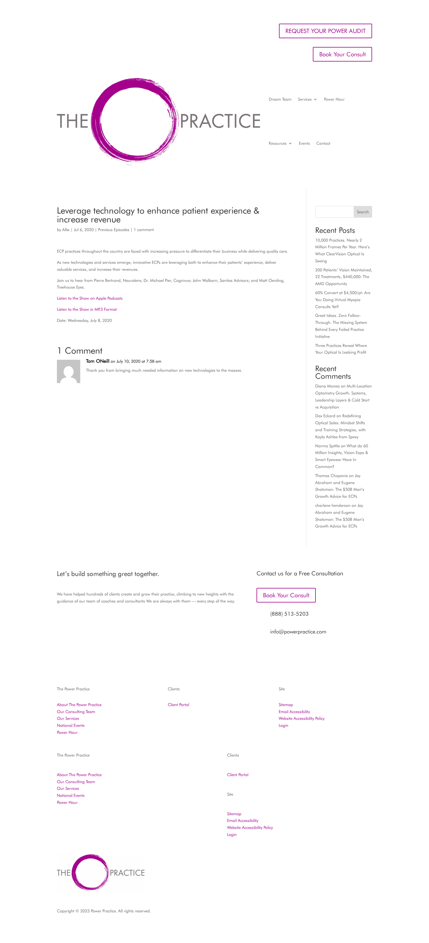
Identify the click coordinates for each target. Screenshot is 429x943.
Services (305, 99)
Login (283, 725)
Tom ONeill (97, 361)
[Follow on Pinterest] (344, 912)
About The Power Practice (79, 704)
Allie (65, 229)
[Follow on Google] (355, 912)
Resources (278, 143)
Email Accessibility (294, 711)
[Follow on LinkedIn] (332, 912)
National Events (71, 725)
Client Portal (178, 704)
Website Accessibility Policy (302, 718)
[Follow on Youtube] (367, 912)
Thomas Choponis (331, 475)
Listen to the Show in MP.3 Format (87, 309)
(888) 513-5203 (289, 614)
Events (304, 143)
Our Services (68, 718)
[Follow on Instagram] (309, 912)
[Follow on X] (320, 912)
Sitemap (286, 704)
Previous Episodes (113, 229)
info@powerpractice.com (298, 631)
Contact (323, 143)
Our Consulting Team (76, 711)
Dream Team (280, 99)
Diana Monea (327, 386)
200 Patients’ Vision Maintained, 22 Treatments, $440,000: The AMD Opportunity (343, 277)
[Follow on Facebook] (297, 912)
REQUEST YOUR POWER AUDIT (325, 30)
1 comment (144, 229)
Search (363, 211)
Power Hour (334, 99)
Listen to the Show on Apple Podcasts (90, 298)
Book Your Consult (342, 54)
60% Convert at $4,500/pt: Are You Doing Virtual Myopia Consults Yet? (342, 299)
